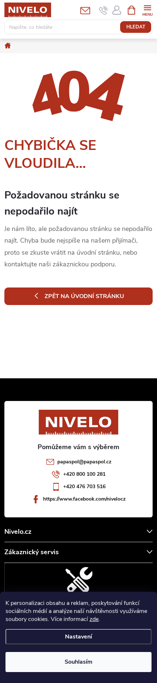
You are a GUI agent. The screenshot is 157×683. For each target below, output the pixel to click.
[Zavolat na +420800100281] (103, 10)
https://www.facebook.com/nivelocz (84, 498)
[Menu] (147, 9)
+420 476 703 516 (84, 486)
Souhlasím (78, 662)
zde (94, 619)
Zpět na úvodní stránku (84, 296)
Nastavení (78, 637)
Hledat (135, 27)
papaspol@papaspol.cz (84, 461)
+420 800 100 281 (84, 474)
